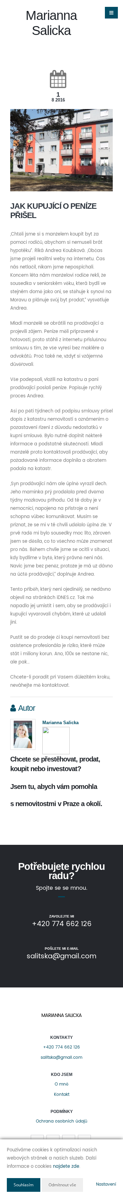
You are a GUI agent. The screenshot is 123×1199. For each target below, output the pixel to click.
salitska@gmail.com (61, 1057)
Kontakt (61, 1094)
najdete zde (66, 1166)
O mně (61, 1084)
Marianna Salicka (60, 722)
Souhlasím (23, 1185)
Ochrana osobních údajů (61, 1121)
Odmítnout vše (62, 1185)
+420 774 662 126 (61, 1047)
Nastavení (106, 1184)
